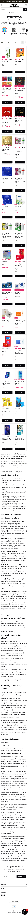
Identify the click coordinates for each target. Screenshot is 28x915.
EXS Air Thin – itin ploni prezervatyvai (20, 382)
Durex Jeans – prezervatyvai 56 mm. (19, 409)
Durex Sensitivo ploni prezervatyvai (6, 121)
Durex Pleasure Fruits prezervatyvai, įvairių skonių (6, 90)
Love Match (17, 324)
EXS (2, 296)
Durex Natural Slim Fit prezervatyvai (7, 179)
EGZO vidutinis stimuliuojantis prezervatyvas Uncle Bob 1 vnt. (19, 152)
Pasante (3, 323)
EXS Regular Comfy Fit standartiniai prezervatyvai (7, 293)
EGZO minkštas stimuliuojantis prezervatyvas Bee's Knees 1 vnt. (6, 235)
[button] (27, 30)
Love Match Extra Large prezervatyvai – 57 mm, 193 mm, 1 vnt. (20, 322)
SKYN (16, 94)
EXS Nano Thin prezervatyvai (18, 292)
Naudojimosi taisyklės (18, 911)
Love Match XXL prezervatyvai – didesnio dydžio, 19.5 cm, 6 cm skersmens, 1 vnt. (20, 353)
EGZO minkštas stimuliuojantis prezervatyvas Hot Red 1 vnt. (20, 180)
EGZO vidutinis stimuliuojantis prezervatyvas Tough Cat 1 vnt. (19, 439)
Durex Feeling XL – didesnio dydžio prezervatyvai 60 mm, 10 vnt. (19, 266)
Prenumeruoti (21, 876)
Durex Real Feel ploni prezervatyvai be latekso (6, 149)
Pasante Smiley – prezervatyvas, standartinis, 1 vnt (6, 410)
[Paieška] (25, 9)
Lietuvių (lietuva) (13, 901)
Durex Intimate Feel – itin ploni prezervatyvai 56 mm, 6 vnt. (7, 350)
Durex (16, 64)
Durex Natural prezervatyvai (5, 207)
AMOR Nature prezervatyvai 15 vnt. (6, 62)
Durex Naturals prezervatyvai (18, 207)
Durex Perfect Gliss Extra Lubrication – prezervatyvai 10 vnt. (6, 438)
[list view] (25, 42)
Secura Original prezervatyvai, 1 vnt (6, 321)
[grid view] (22, 42)
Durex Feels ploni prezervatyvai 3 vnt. (19, 62)
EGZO (16, 155)
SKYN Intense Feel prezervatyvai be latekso (19, 92)
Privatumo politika (9, 911)
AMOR (3, 64)
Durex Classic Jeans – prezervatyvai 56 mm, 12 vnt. (6, 383)
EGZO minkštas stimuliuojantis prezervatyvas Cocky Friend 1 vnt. (19, 235)
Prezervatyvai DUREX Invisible (6, 262)
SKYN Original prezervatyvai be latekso (18, 120)
